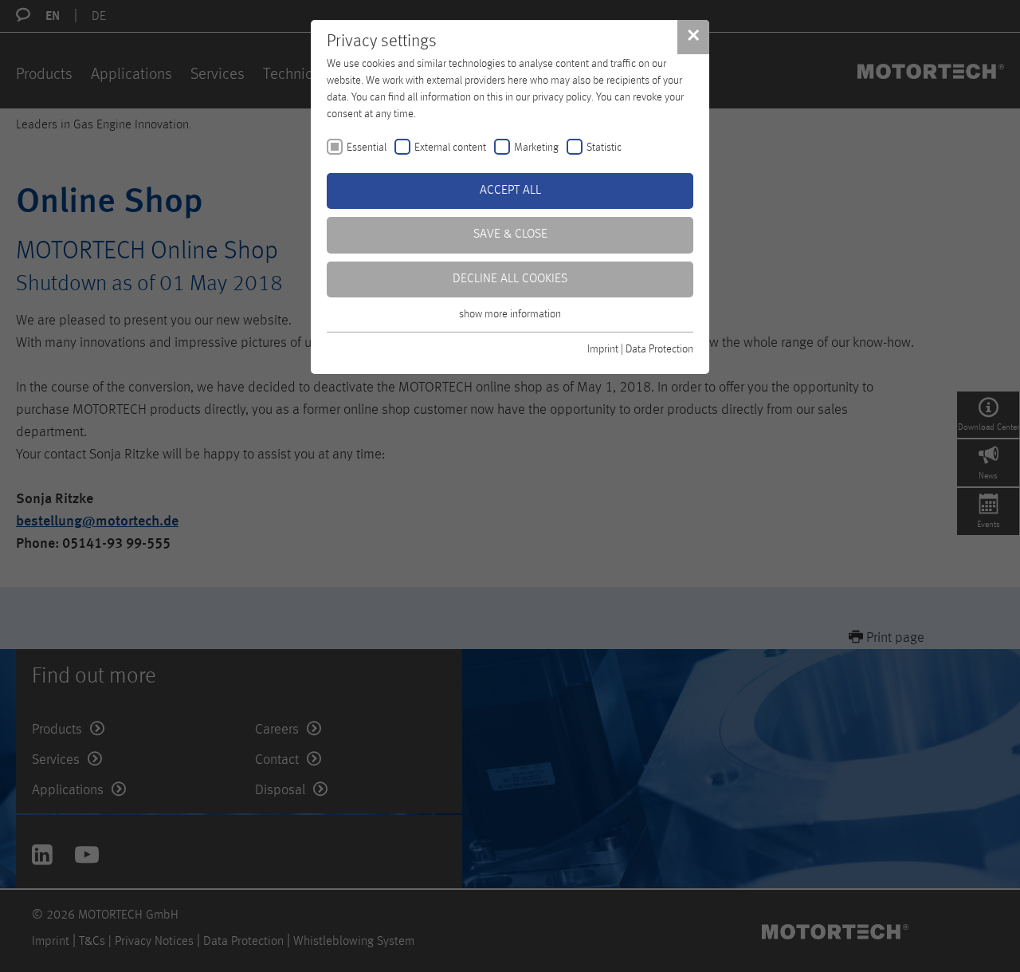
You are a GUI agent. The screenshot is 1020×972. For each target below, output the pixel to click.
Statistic (604, 147)
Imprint (602, 349)
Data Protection (659, 349)
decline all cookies (510, 279)
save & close (510, 234)
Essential (366, 147)
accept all (510, 190)
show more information (510, 314)
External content (450, 147)
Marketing (536, 147)
